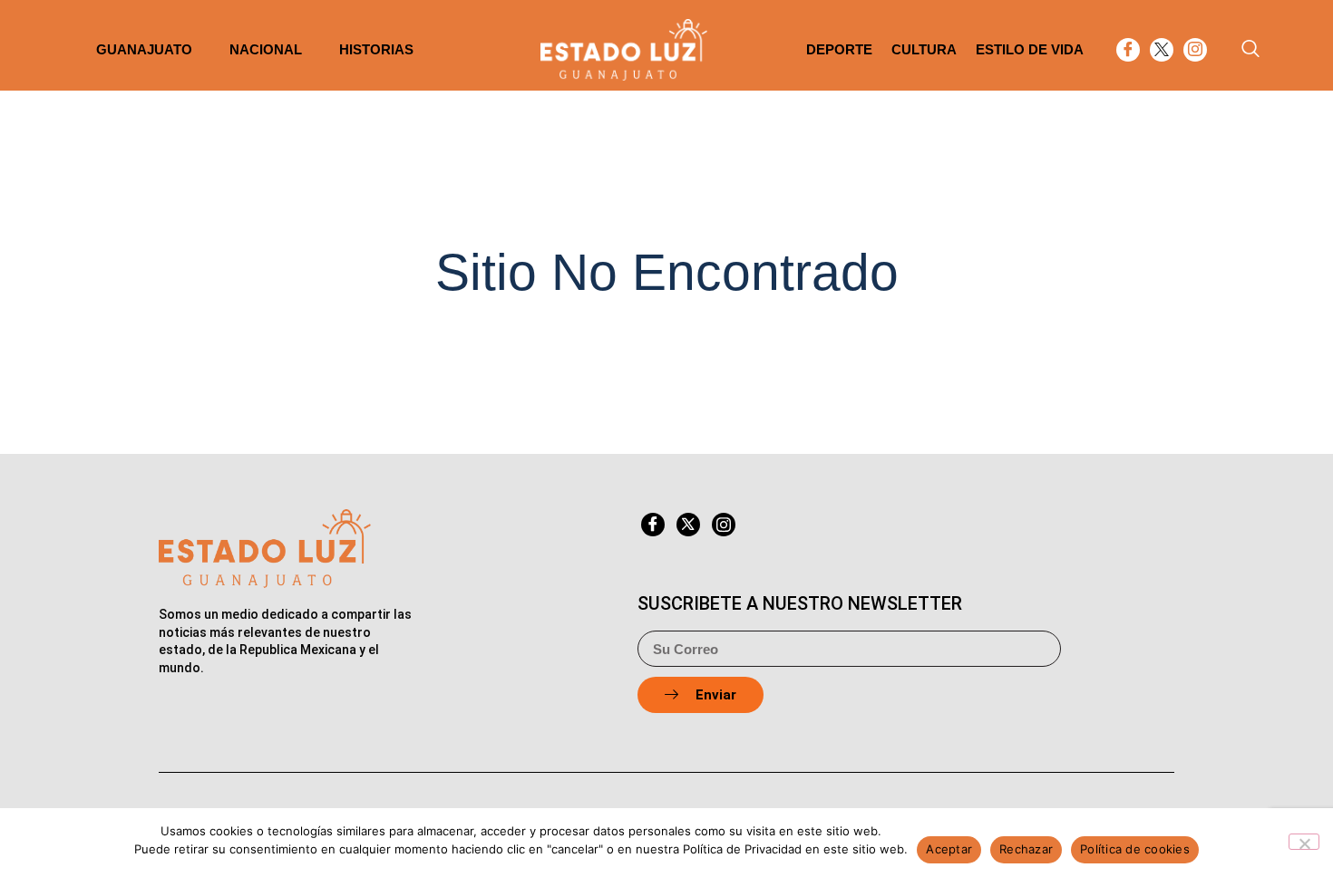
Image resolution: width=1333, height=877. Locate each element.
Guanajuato (144, 49)
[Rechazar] (1304, 842)
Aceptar (949, 849)
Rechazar (1026, 849)
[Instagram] (1195, 50)
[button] (1250, 50)
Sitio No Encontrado (667, 272)
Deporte (839, 49)
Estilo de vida (1030, 49)
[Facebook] (1128, 50)
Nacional (265, 49)
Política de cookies (1135, 849)
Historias (376, 49)
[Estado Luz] (623, 50)
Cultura (924, 49)
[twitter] (1161, 50)
